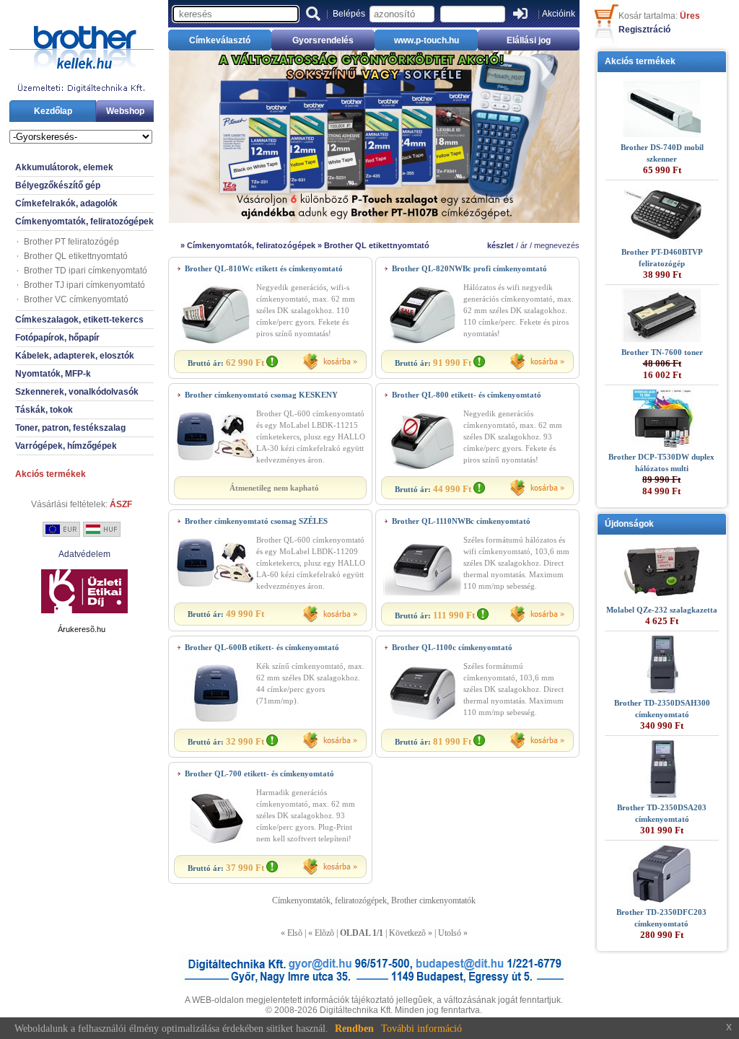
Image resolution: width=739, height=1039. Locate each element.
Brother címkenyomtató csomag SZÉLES (256, 521)
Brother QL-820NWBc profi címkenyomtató (469, 268)
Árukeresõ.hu (81, 629)
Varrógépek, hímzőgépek (66, 446)
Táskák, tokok (44, 410)
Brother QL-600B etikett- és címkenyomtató (262, 647)
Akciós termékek (50, 474)
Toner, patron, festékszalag (70, 428)
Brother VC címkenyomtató (76, 299)
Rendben (354, 1028)
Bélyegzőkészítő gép (57, 185)
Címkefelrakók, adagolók (66, 203)
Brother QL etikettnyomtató (76, 256)
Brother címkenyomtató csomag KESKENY (261, 394)
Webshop (125, 111)
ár (524, 245)
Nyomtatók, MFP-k (53, 374)
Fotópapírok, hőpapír (57, 338)
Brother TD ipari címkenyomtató (85, 271)
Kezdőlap (53, 111)
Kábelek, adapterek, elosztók (74, 356)
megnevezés (557, 245)
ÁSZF (121, 504)
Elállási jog (529, 40)
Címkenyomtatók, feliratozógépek (84, 221)
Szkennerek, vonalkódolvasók (77, 392)
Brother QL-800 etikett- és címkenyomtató (466, 394)
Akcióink (558, 14)
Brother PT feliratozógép (71, 242)
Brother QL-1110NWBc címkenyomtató (461, 521)
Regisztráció (644, 30)
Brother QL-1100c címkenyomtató (452, 647)
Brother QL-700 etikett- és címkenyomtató (259, 773)
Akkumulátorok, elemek (64, 167)
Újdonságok (629, 524)
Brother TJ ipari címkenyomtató (84, 285)
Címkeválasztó (219, 40)
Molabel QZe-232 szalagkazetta (661, 609)
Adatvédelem (84, 554)
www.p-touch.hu (426, 40)
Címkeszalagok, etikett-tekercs (79, 320)
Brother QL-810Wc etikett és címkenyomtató (264, 268)
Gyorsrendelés (323, 40)
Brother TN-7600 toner (662, 352)
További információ (421, 1028)
